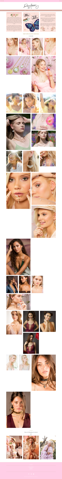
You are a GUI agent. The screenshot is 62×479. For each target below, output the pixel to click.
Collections (30, 10)
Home (25, 10)
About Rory (36, 10)
